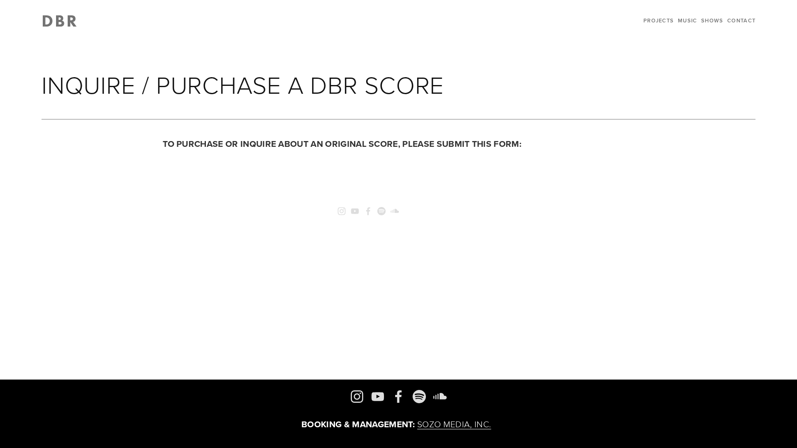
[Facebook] (368, 211)
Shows (712, 20)
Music (687, 20)
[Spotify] (381, 211)
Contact (741, 20)
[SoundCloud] (395, 211)
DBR (60, 20)
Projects (658, 20)
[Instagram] (341, 211)
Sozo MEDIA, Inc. (454, 424)
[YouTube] (355, 211)
